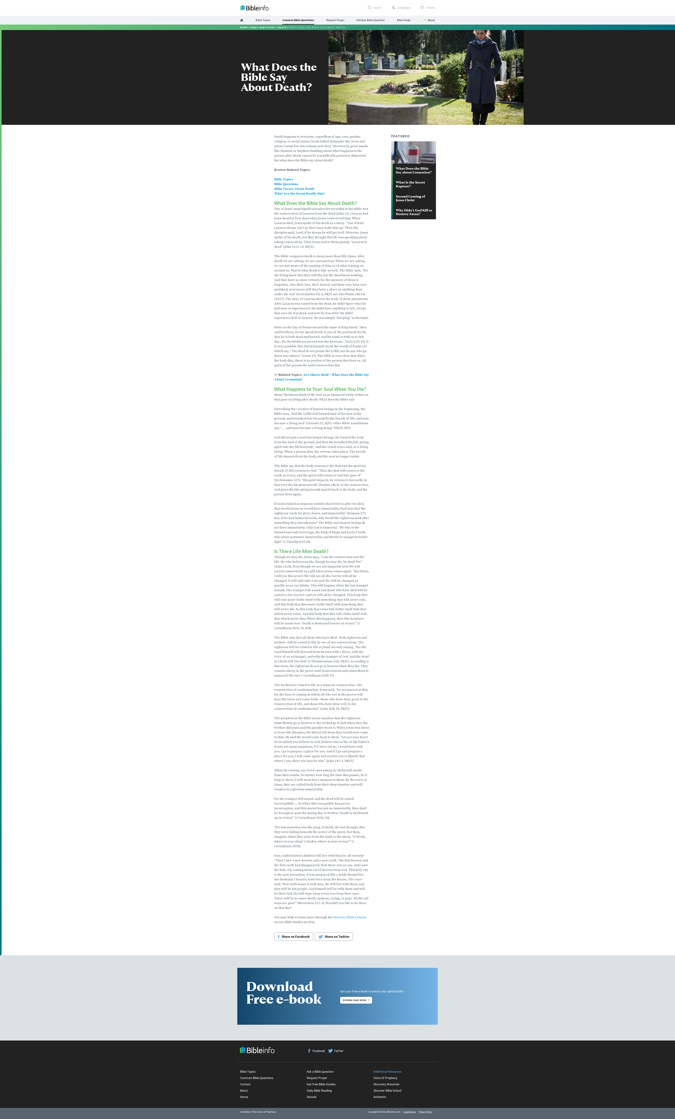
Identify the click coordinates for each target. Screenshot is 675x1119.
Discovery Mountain (386, 1084)
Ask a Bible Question (320, 1071)
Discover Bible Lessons (350, 917)
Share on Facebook (296, 936)
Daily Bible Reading (319, 1090)
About (244, 1090)
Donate (311, 1097)
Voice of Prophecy (385, 1078)
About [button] (431, 20)
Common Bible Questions (298, 20)
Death (282, 27)
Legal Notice (409, 1111)
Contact (245, 1084)
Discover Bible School (387, 1090)
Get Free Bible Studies (321, 1084)
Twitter (338, 1051)
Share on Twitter (337, 936)
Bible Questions (262, 27)
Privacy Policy (425, 1111)
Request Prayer (335, 20)
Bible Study (403, 20)
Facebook (318, 1051)
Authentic (380, 1097)
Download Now (354, 1000)
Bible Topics (263, 20)
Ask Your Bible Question (370, 20)
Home (244, 27)
